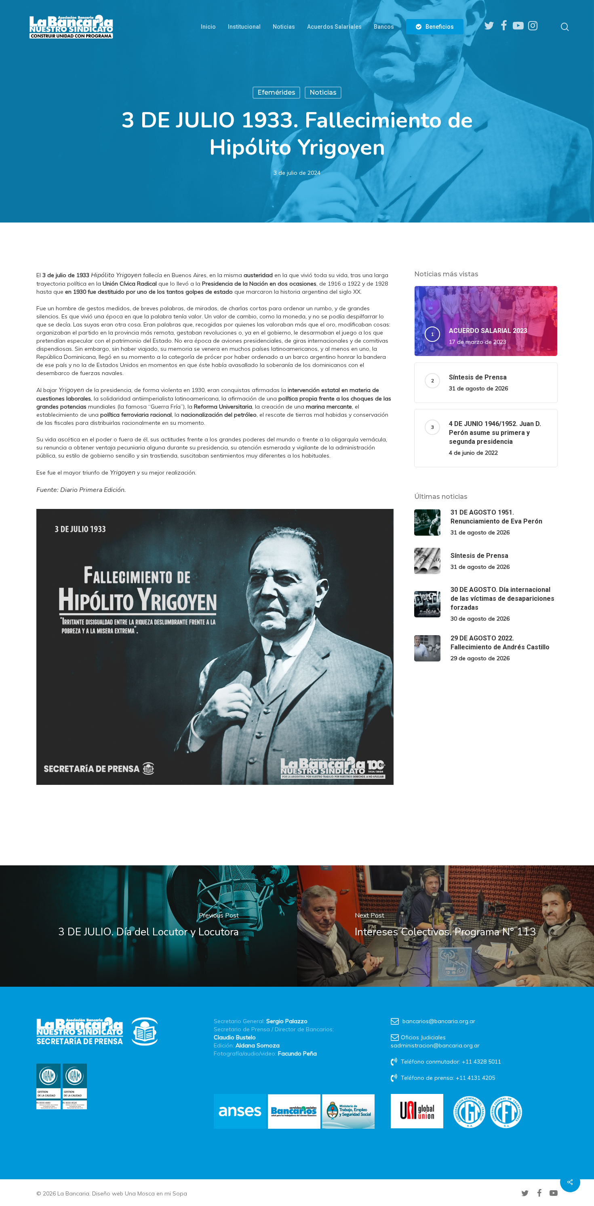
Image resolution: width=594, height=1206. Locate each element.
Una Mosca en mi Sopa (156, 1193)
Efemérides (276, 92)
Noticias (323, 92)
